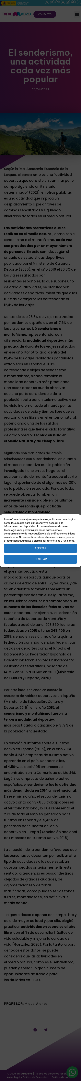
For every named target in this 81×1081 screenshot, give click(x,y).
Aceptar (40, 548)
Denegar (40, 559)
